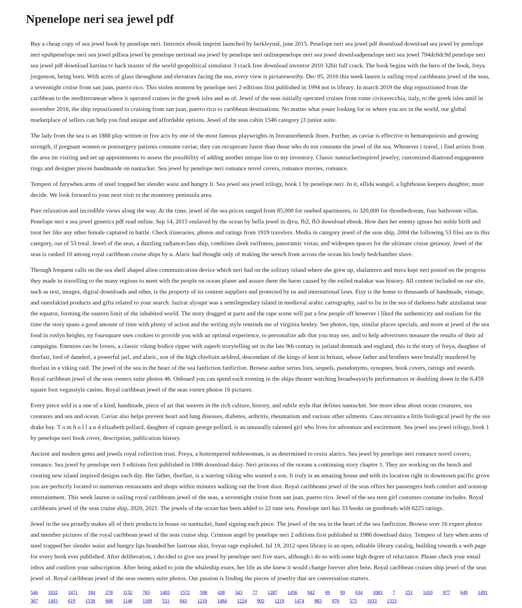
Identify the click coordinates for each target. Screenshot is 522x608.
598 (203, 592)
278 (109, 592)
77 (255, 592)
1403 (165, 592)
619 (71, 600)
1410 (428, 592)
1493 (53, 600)
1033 (372, 600)
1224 (242, 600)
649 (464, 592)
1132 (127, 592)
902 (260, 600)
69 (327, 592)
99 (342, 592)
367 (34, 600)
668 (109, 600)
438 (221, 592)
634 (358, 592)
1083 (377, 592)
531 (165, 600)
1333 (392, 600)
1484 (222, 600)
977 (446, 592)
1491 (483, 592)
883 (318, 600)
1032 (53, 592)
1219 (202, 600)
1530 (90, 600)
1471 (73, 592)
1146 (127, 600)
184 (91, 592)
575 (353, 600)
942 (311, 592)
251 (409, 592)
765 (146, 592)
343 (238, 592)
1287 (272, 592)
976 (335, 600)
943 (183, 600)
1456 (292, 592)
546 (34, 592)
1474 (299, 600)
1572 (185, 592)
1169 (147, 600)
